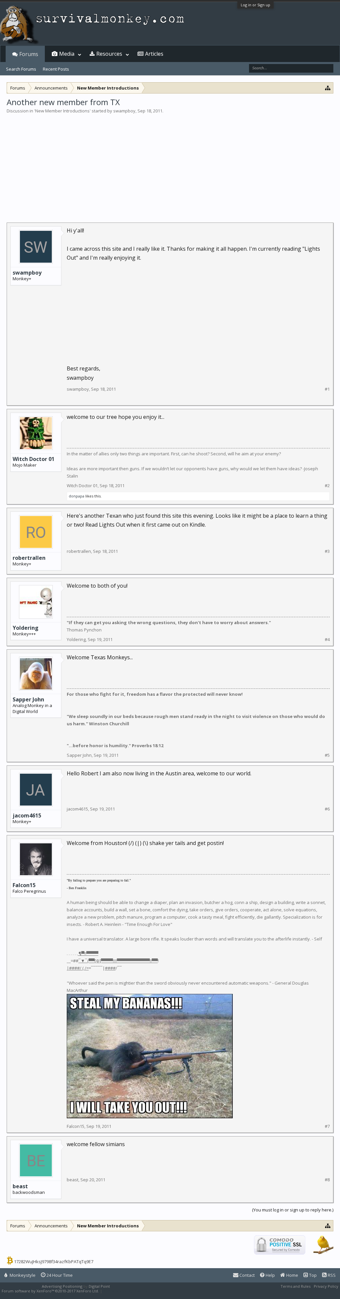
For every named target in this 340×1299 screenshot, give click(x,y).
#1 (327, 389)
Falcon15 (24, 885)
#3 (327, 551)
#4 (327, 639)
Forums (28, 54)
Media (66, 53)
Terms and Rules (295, 1286)
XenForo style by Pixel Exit (126, 1290)
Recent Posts (56, 69)
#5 (327, 755)
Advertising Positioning (62, 1286)
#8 (327, 1180)
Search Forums (21, 69)
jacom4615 (27, 815)
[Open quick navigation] (328, 88)
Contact (246, 1275)
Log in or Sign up (255, 4)
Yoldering (26, 627)
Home (291, 1275)
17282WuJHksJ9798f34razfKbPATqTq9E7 (53, 1262)
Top (312, 1275)
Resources (109, 53)
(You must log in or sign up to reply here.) (292, 1210)
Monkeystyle (22, 1275)
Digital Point (99, 1286)
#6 (327, 809)
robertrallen (29, 557)
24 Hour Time (59, 1275)
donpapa (76, 495)
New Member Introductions (62, 111)
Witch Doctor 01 (33, 459)
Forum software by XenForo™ (50, 1290)
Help (270, 1275)
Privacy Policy (326, 1286)
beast (20, 1186)
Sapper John (28, 699)
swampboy (124, 111)
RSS (331, 1275)
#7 (327, 1126)
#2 (327, 485)
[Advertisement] (170, 163)
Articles (154, 53)
